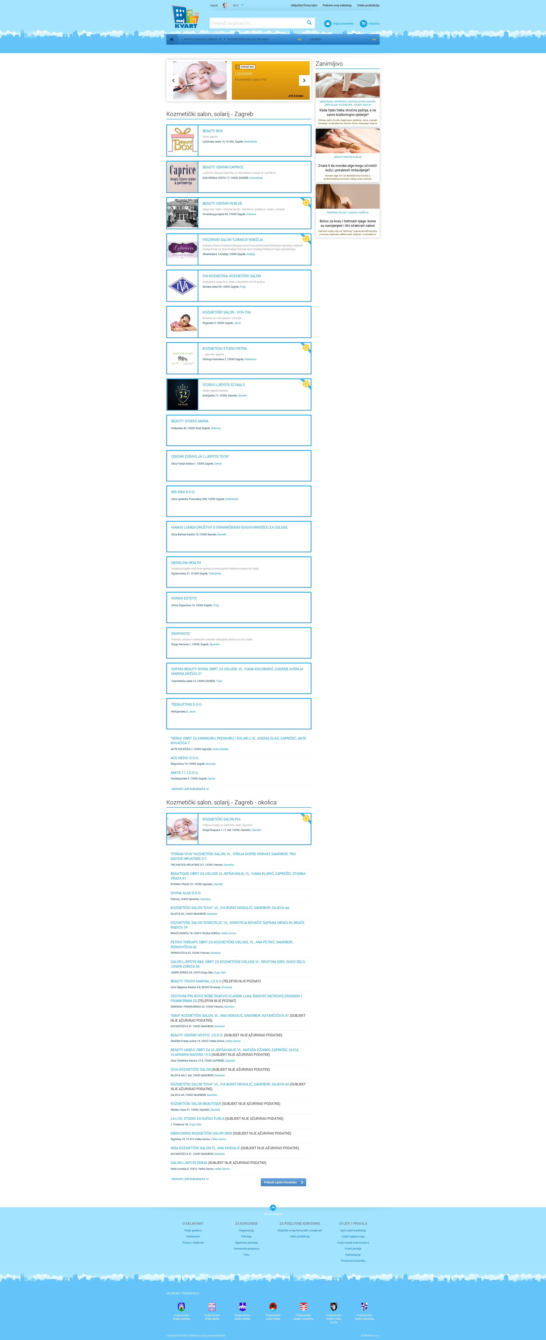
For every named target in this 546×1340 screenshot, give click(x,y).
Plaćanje (246, 1236)
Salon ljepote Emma (189, 1162)
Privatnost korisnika (353, 1261)
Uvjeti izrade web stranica (353, 1242)
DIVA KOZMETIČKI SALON (191, 1069)
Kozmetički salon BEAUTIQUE (196, 1103)
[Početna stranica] (171, 39)
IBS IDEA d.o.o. (183, 491)
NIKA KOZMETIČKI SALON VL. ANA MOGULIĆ (205, 1148)
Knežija (251, 254)
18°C (224, 5)
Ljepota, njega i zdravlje (202, 39)
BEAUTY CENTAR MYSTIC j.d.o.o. (197, 1035)
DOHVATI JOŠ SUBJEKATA (188, 789)
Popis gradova (193, 1230)
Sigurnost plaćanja (246, 1242)
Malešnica (250, 359)
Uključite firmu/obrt (304, 5)
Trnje (242, 286)
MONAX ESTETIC (184, 598)
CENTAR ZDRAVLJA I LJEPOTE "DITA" (200, 456)
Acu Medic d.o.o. (185, 758)
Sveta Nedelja (220, 749)
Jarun (237, 323)
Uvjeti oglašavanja (353, 1236)
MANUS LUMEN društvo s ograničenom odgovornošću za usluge (229, 527)
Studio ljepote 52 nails (224, 384)
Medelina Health (186, 562)
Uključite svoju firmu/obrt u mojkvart (299, 1230)
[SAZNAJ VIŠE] (182, 140)
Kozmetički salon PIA (221, 819)
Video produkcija (368, 5)
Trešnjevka (215, 573)
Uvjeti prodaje (353, 1248)
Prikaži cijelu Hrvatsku (280, 1182)
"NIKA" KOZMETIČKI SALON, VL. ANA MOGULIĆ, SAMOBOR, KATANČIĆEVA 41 (230, 1015)
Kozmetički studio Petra (225, 348)
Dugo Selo (220, 972)
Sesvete (242, 395)
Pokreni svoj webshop (337, 5)
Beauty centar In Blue (222, 203)
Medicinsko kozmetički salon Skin (201, 1133)
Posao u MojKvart (193, 1242)
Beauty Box (213, 130)
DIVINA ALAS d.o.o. (186, 893)
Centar (218, 463)
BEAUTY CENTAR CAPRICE (223, 167)
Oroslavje (226, 987)
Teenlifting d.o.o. (186, 704)
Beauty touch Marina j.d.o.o (196, 981)
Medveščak (250, 141)
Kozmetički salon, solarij (248, 39)
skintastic (180, 633)
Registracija (246, 1230)
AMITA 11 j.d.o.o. (185, 772)
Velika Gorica (228, 933)
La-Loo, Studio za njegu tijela (197, 1118)
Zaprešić (256, 830)
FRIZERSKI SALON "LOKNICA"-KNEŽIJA (233, 239)
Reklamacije (353, 1255)
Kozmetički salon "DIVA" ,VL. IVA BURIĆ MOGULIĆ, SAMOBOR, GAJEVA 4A (230, 907)
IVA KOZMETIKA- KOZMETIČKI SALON (232, 276)
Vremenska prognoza (246, 1248)
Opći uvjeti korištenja (353, 1230)
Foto (246, 1255)
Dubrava (251, 214)
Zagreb (315, 39)
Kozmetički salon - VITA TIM (227, 312)
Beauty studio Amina (189, 421)
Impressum (193, 1236)
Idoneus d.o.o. (371, 1335)
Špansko (215, 644)
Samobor (229, 864)
